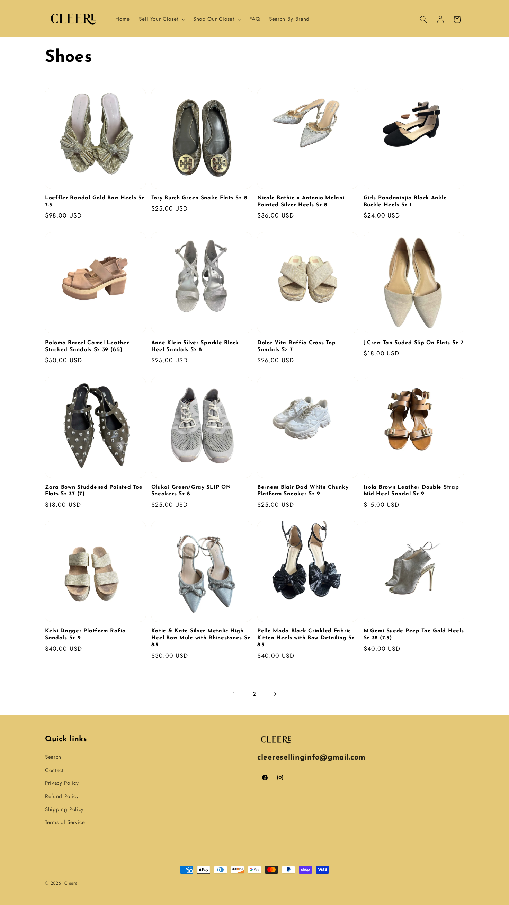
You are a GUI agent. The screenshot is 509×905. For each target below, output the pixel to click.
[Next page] (275, 694)
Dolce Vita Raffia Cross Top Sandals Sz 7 (296, 346)
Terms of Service (65, 822)
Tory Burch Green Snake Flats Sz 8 (199, 198)
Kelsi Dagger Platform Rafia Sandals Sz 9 (85, 635)
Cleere (71, 883)
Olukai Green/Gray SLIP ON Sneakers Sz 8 (191, 490)
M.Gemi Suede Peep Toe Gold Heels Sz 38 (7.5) (414, 635)
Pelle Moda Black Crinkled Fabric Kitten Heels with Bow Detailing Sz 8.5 (306, 638)
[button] (161, 19)
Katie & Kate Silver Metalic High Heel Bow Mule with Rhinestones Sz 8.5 (201, 638)
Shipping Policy (64, 809)
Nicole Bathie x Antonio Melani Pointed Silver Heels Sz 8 (301, 201)
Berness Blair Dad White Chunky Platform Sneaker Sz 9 (303, 490)
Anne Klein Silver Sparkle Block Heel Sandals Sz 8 (195, 346)
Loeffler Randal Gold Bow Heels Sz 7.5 (95, 201)
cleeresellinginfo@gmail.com (311, 757)
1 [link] (233, 694)
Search (53, 757)
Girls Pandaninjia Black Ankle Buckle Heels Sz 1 (405, 201)
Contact (54, 770)
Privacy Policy (62, 783)
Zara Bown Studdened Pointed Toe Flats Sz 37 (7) (93, 490)
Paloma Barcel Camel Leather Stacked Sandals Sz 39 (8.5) (87, 346)
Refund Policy (62, 796)
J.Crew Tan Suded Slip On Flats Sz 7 (414, 342)
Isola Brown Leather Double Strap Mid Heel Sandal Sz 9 (411, 490)
